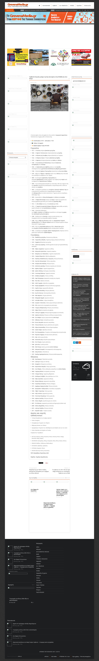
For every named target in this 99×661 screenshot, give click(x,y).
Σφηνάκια (79, 5)
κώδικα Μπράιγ (62, 369)
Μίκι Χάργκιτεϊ (38, 295)
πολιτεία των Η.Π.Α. (53, 204)
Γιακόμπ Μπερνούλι (40, 256)
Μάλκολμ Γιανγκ (39, 320)
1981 (33, 388)
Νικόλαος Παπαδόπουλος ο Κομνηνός (44, 258)
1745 (33, 261)
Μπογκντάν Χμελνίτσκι (40, 251)
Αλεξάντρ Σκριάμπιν (40, 275)
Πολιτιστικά (39, 582)
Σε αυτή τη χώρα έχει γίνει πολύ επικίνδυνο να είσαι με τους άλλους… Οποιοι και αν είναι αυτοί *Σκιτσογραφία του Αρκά (81, 307)
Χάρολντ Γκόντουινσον (41, 153)
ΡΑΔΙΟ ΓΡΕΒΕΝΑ (40, 585)
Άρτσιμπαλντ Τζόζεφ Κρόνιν (42, 388)
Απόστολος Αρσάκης (40, 266)
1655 (33, 256)
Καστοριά (38, 575)
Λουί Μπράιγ (38, 369)
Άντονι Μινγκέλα (39, 322)
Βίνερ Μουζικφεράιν (48, 197)
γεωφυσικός (44, 206)
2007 (33, 403)
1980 (33, 339)
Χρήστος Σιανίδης (39, 398)
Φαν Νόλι (37, 280)
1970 (33, 334)
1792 (33, 266)
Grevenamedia (46, 5)
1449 (33, 162)
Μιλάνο (59, 160)
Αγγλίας (60, 153)
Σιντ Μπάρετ (38, 317)
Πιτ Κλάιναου (38, 403)
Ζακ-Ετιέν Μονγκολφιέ (40, 261)
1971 (33, 386)
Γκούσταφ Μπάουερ (40, 273)
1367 (33, 242)
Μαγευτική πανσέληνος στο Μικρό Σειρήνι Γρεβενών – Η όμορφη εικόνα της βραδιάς (37, 505)
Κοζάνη (38, 578)
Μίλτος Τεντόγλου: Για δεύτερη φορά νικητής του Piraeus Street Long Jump (80, 286)
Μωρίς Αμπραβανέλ (39, 285)
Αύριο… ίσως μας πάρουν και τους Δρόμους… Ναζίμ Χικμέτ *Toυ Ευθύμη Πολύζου (81, 314)
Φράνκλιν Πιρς (63, 189)
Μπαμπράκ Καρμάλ (39, 298)
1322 (33, 158)
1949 (33, 381)
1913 (33, 288)
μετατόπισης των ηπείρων (50, 208)
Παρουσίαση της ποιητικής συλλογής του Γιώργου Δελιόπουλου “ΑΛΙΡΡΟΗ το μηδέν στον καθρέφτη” (81, 293)
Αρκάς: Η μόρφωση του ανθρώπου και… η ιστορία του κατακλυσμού (81, 333)
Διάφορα (38, 563)
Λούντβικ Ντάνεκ (39, 300)
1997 (33, 354)
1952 (33, 383)
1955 (33, 325)
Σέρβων (36, 212)
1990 (33, 391)
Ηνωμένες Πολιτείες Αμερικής (41, 228)
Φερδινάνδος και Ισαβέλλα (43, 167)
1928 (33, 378)
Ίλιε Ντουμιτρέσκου (40, 332)
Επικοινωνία (87, 5)
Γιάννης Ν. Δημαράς (39, 312)
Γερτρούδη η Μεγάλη (40, 239)
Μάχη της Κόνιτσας (43, 220)
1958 (33, 327)
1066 (33, 153)
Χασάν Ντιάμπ (38, 329)
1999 (33, 401)
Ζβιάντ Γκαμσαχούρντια (53, 230)
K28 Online (54, 656)
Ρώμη (52, 199)
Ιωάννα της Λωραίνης (40, 244)
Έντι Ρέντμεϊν (38, 342)
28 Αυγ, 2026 (34, 508)
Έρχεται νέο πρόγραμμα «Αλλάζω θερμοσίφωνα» (24, 623)
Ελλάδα (72, 5)
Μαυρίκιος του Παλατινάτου (42, 253)
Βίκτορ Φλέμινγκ (39, 381)
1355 (33, 160)
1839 (33, 183)
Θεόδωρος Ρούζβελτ (40, 376)
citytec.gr (20, 656)
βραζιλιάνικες (40, 179)
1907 (33, 199)
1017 (33, 150)
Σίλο (36, 305)
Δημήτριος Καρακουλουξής (41, 386)
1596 (33, 251)
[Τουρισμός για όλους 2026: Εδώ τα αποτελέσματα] (10, 554)
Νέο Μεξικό (39, 204)
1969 (33, 332)
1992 (33, 230)
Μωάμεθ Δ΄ (37, 364)
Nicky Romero (38, 351)
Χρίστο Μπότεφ (39, 271)
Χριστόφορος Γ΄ (38, 359)
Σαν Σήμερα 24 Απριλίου (79, 329)
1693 (33, 364)
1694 (33, 366)
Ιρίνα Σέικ (37, 344)
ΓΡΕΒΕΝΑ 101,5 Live (64, 656)
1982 (33, 342)
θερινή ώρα (57, 226)
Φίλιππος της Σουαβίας (41, 155)
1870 (33, 197)
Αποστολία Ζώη (39, 339)
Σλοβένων (46, 212)
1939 (33, 307)
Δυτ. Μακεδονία (63, 5)
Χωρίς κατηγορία (40, 592)
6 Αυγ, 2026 (12, 600)
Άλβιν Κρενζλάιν (39, 378)
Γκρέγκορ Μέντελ (39, 371)
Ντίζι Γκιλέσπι (38, 393)
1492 (33, 167)
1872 (33, 275)
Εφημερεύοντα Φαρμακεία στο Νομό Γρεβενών (80, 325)
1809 (33, 177)
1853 (33, 189)
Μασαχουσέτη (37, 193)
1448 (33, 359)
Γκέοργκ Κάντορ (39, 374)
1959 (33, 329)
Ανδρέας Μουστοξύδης (40, 263)
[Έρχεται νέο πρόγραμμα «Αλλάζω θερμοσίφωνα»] (10, 548)
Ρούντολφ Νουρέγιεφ (40, 396)
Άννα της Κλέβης (63, 171)
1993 (33, 393)
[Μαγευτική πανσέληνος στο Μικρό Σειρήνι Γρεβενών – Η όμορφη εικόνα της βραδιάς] (37, 491)
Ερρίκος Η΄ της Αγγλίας (46, 171)
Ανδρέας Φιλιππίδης (40, 290)
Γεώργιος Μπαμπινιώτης (41, 307)
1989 (33, 351)
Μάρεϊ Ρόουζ (38, 310)
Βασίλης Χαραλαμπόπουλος (41, 354)
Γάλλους (58, 173)
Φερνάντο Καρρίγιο (39, 334)
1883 (33, 283)
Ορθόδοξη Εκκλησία (36, 415)
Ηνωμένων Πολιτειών (54, 189)
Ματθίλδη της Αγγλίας (40, 237)
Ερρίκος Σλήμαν (39, 268)
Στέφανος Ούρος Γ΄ (40, 158)
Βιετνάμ (45, 216)
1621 (33, 253)
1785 (33, 263)
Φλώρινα (38, 589)
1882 (33, 280)
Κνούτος (38, 150)
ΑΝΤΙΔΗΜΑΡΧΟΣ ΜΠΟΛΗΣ (42, 551)
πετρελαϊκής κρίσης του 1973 (46, 226)
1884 (33, 371)
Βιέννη (56, 197)
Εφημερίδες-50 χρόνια (41, 573)
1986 (33, 344)
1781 (33, 173)
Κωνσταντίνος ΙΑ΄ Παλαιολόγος (43, 162)
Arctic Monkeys (54, 347)
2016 (33, 408)
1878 (33, 278)
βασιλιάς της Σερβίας (55, 158)
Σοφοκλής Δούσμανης (40, 383)
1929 (33, 210)
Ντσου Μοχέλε (38, 401)
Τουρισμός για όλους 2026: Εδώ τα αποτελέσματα (25, 630)
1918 (33, 374)
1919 (33, 290)
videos (37, 547)
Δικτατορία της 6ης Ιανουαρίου (41, 214)
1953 (33, 320)
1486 (33, 249)
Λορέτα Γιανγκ (38, 288)
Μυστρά (43, 164)
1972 (33, 337)
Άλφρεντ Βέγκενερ (51, 206)
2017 (33, 410)
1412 (33, 244)
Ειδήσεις (38, 568)
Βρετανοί (48, 173)
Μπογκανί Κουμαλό (40, 349)
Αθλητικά (38, 549)
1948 (33, 220)
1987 (33, 349)
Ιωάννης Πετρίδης (39, 408)
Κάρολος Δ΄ (38, 160)
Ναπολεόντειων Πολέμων (45, 181)
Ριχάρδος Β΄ (38, 242)
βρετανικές (45, 177)
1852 (33, 369)
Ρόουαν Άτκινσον (39, 325)
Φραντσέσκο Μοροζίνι (40, 366)
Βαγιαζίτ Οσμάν (39, 410)
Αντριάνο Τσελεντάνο (40, 302)
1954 (33, 322)
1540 (33, 171)
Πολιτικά (38, 580)
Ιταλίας (54, 160)
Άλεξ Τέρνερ (38, 347)
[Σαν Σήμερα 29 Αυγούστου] (10, 561)
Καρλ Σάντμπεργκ (39, 278)
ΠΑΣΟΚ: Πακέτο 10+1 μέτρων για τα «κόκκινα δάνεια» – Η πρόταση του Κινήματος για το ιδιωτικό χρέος (49, 492)
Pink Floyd (56, 317)
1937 (33, 300)
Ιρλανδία (36, 185)
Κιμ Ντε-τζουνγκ (39, 293)
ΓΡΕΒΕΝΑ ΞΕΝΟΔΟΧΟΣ (41, 559)
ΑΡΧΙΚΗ (47, 656)
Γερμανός (38, 206)
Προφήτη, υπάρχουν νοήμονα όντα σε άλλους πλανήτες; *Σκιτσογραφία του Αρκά (81, 279)
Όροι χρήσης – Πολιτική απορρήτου (81, 656)
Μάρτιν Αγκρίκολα (39, 249)
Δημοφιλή (38, 561)
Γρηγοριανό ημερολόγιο (61, 135)
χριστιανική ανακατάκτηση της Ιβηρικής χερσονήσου (54, 168)
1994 (33, 398)
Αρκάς (37, 554)
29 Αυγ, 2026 (17, 550)
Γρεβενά (55, 5)
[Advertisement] (49, 38)
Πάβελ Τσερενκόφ (39, 391)
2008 (33, 405)
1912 (33, 204)
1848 (33, 271)
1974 (33, 226)
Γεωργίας (45, 230)
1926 (33, 295)
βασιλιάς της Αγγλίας (50, 150)
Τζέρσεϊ (42, 173)
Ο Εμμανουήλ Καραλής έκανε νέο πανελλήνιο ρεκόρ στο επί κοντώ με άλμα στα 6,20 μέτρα (62, 493)
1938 (33, 302)
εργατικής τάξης (57, 201)
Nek (36, 337)
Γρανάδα (58, 167)
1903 (33, 285)
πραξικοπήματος (48, 232)
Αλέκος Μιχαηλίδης (39, 405)
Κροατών (40, 212)
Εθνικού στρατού (47, 222)
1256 (33, 239)
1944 (33, 312)
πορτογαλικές (51, 177)
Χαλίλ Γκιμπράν (38, 283)
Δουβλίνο (40, 187)
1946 (33, 216)
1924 (33, 293)
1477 (33, 361)
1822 (33, 268)
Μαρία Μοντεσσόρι (40, 199)
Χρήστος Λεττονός (39, 315)
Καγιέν (63, 179)
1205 (33, 155)
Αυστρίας (62, 197)
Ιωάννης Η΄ (37, 361)
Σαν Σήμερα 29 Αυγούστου (20, 559)
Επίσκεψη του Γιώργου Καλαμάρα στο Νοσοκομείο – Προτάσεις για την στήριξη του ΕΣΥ (81, 300)
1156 (33, 237)
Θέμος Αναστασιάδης (40, 327)
